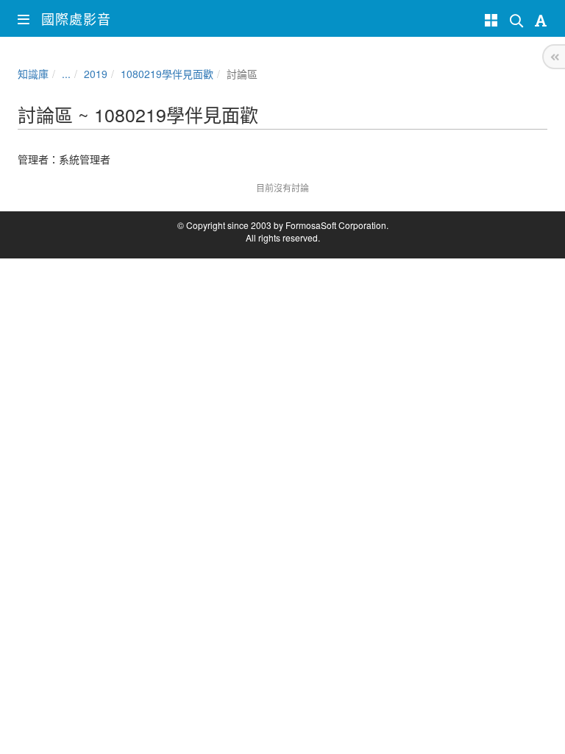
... (66, 73)
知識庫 (33, 73)
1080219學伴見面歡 (167, 73)
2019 (95, 73)
